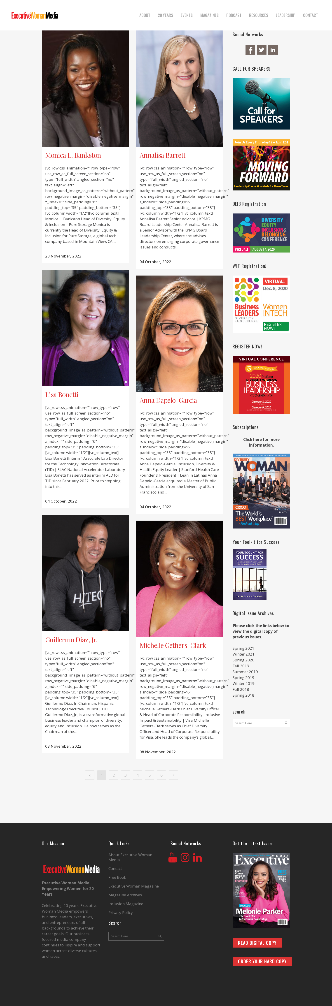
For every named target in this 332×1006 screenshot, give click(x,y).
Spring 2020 (243, 660)
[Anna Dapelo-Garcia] (179, 334)
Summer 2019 (245, 671)
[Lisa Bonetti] (85, 328)
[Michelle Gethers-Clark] (179, 579)
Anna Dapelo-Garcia (168, 400)
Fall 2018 (241, 689)
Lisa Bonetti (61, 394)
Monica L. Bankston (73, 155)
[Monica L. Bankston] (85, 88)
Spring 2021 (243, 648)
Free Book (117, 877)
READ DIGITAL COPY (257, 942)
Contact (115, 868)
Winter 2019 (244, 683)
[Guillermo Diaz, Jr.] (85, 573)
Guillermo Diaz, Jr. (71, 639)
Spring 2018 (243, 695)
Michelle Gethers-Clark (173, 645)
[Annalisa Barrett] (179, 88)
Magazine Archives (125, 894)
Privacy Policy (120, 912)
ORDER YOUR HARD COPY (262, 961)
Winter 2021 (244, 654)
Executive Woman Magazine (133, 886)
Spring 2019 (243, 677)
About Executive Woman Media (130, 857)
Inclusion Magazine (125, 903)
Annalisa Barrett (162, 155)
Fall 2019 (241, 665)
